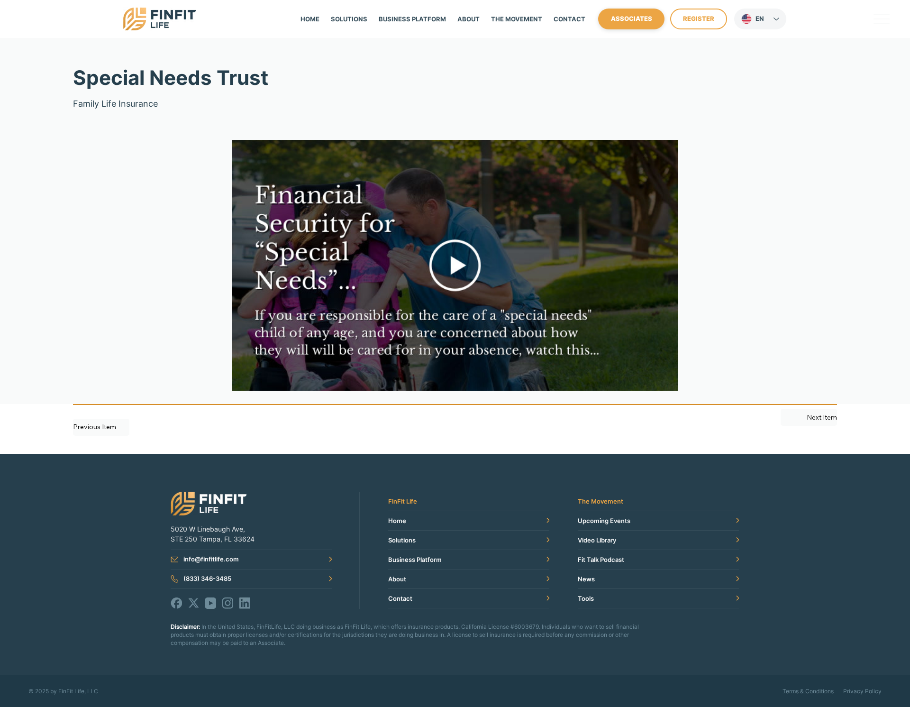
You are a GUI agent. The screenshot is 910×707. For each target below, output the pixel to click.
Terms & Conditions (808, 691)
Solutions (402, 540)
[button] (516, 19)
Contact (400, 598)
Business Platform (415, 559)
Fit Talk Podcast (601, 559)
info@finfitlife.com (211, 559)
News (586, 579)
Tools (586, 598)
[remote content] (455, 266)
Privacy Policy (862, 691)
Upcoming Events (604, 520)
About (397, 579)
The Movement (600, 501)
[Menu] (882, 19)
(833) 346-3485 (207, 578)
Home (397, 520)
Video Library (597, 540)
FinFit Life (402, 501)
